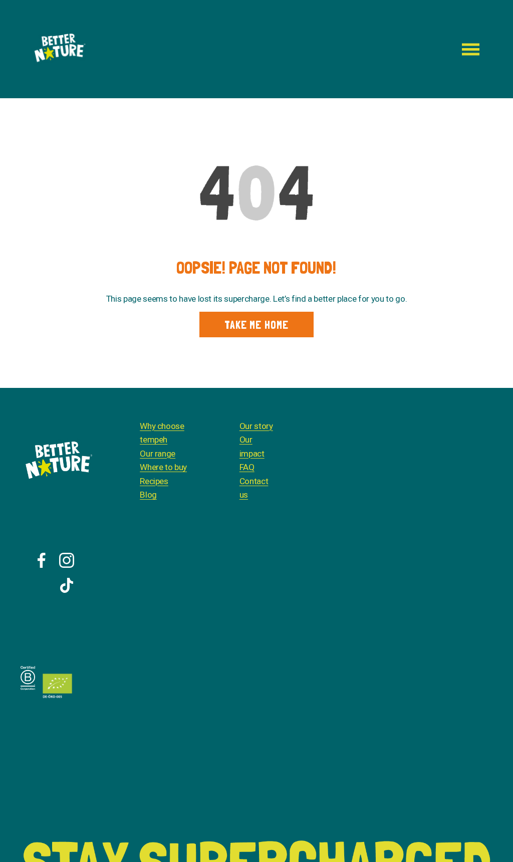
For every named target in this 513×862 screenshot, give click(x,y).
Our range (157, 454)
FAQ (246, 467)
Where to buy (163, 467)
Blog (148, 495)
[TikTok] (67, 585)
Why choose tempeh (162, 433)
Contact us (254, 488)
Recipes (154, 481)
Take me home (256, 324)
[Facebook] (42, 560)
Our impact (252, 447)
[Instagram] (67, 560)
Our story (256, 426)
